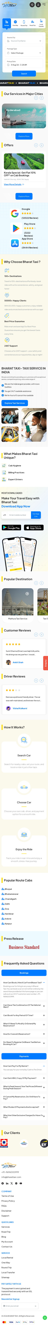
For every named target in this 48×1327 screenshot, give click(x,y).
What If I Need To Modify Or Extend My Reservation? (19, 1025)
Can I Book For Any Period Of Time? (18, 1015)
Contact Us (6, 1246)
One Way (5, 1262)
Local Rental (7, 1257)
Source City (11, 37)
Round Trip (6, 1267)
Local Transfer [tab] (41, 25)
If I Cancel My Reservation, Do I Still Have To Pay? (21, 1098)
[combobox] (25, 53)
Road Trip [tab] (33, 25)
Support (5, 1215)
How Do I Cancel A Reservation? (16, 1034)
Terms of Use (7, 1196)
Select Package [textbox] (17, 53)
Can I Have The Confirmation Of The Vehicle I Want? (22, 1006)
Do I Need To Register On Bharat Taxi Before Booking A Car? (21, 1043)
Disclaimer (6, 1210)
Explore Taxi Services (15, 403)
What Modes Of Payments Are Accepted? (21, 1107)
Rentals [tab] (6, 25)
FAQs (4, 1206)
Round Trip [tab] (24, 25)
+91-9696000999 (10, 1172)
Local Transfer (8, 1272)
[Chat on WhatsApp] (45, 1317)
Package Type (12, 49)
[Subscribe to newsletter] (35, 1305)
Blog (3, 1236)
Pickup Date (11, 61)
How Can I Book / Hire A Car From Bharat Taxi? (22, 983)
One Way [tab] (15, 25)
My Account (7, 1241)
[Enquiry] (45, 663)
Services (5, 1227)
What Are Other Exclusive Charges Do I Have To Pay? (23, 1116)
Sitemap (5, 1277)
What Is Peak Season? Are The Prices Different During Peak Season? (22, 1087)
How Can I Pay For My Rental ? (15, 1066)
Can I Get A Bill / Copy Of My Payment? (19, 1078)
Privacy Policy (8, 1201)
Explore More (24, 136)
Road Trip (5, 1231)
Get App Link (35, 515)
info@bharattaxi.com (11, 1177)
